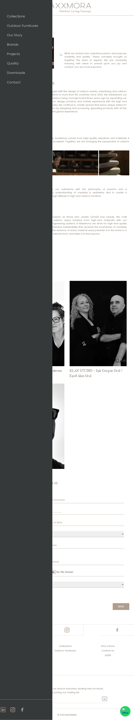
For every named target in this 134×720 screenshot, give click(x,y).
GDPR (108, 655)
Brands (12, 44)
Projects (13, 54)
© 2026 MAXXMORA (67, 715)
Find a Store (108, 646)
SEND (121, 606)
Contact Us (108, 650)
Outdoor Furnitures (22, 25)
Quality (13, 63)
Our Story (14, 35)
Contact (14, 82)
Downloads (16, 72)
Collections (16, 16)
